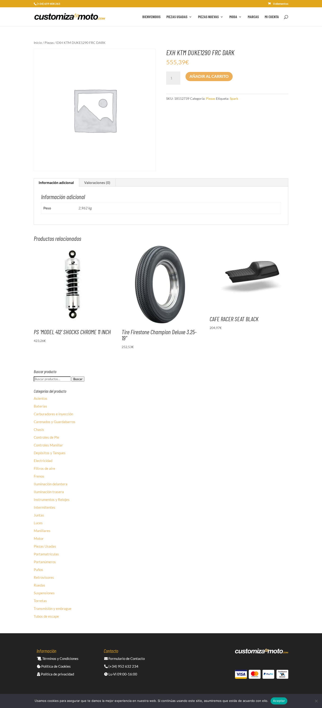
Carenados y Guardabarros (54, 422)
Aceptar (279, 701)
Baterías (40, 406)
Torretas (40, 601)
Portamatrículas (46, 554)
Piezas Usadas (176, 17)
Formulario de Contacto (126, 658)
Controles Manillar (48, 445)
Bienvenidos (151, 17)
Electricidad (43, 460)
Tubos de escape (46, 616)
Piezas (49, 43)
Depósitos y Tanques (50, 453)
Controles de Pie (46, 437)
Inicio (38, 43)
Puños (38, 569)
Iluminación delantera (50, 484)
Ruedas (39, 585)
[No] (316, 701)
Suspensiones (44, 593)
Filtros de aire (44, 468)
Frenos (39, 476)
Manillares (42, 531)
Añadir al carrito (209, 76)
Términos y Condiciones (59, 658)
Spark (234, 98)
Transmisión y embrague (52, 608)
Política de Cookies (56, 666)
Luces (38, 523)
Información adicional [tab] (56, 182)
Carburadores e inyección (53, 414)
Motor (39, 538)
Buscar (78, 379)
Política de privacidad (57, 674)
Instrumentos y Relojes (52, 499)
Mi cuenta (272, 17)
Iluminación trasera (49, 492)
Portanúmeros (45, 562)
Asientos (40, 398)
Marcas (253, 17)
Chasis (39, 429)
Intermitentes (44, 507)
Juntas (39, 515)
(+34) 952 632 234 (123, 666)
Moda (233, 17)
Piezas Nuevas (208, 17)
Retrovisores (44, 577)
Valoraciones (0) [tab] (97, 182)
